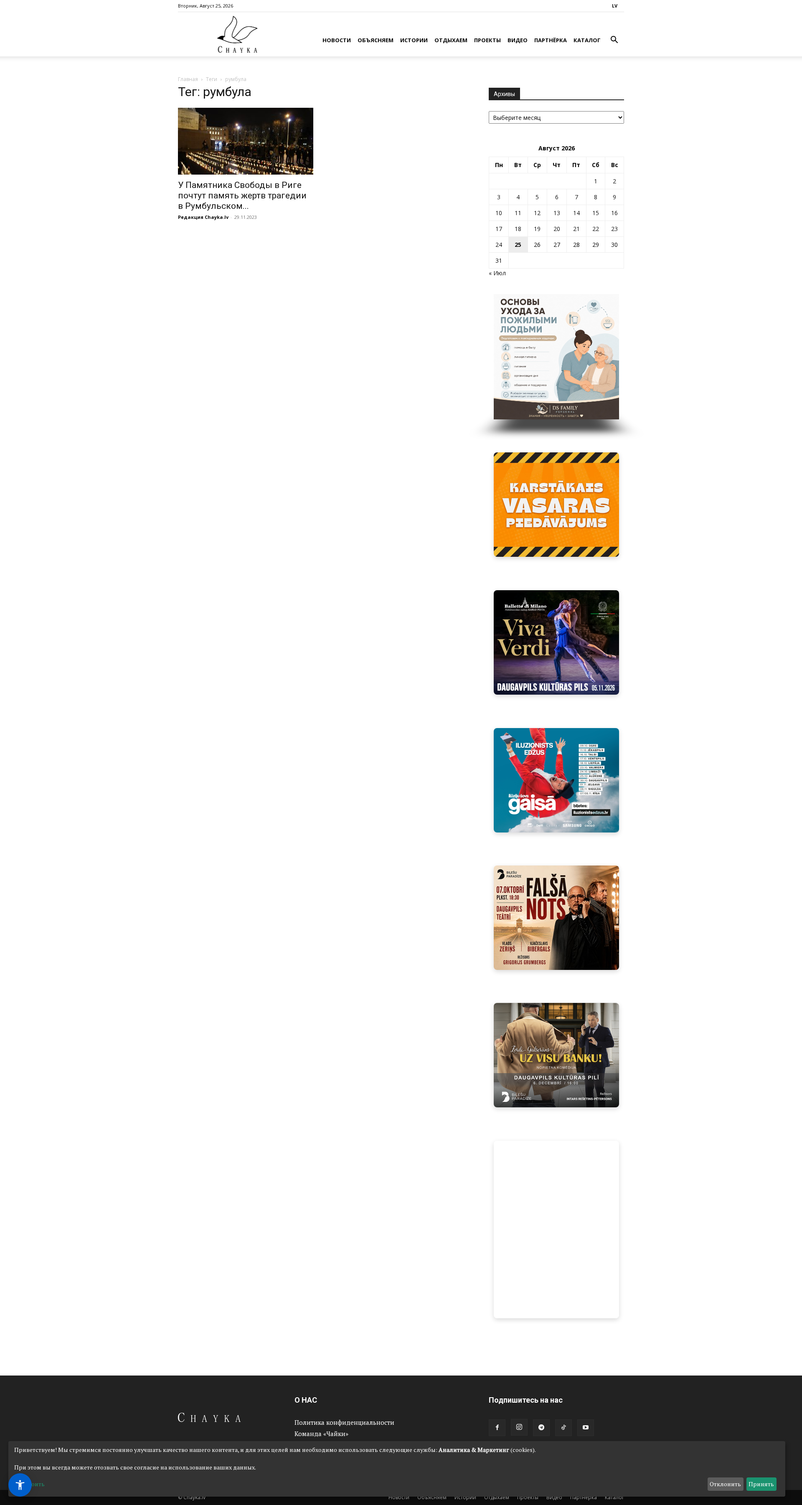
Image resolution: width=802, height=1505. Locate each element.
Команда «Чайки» (321, 1433)
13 (556, 213)
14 (576, 213)
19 (537, 229)
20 (556, 229)
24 (498, 245)
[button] (614, 41)
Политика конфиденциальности (344, 1422)
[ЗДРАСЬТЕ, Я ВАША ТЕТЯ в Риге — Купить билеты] (556, 917)
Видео (518, 40)
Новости (336, 40)
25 (518, 245)
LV (614, 6)
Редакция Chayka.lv (203, 217)
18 (518, 229)
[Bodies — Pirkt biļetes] (556, 1229)
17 (498, 229)
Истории (414, 40)
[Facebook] (497, 1427)
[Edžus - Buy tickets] (556, 780)
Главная (188, 79)
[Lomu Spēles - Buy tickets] (556, 1055)
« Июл (497, 273)
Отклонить (725, 1484)
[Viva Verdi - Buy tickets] (556, 642)
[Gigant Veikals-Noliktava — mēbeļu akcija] (556, 504)
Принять (761, 1484)
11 (518, 213)
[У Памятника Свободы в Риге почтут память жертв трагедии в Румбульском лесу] (245, 141)
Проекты (487, 40)
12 (537, 213)
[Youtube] (585, 1427)
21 (576, 229)
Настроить (29, 1484)
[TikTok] (563, 1427)
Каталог (587, 40)
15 (595, 213)
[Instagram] (519, 1427)
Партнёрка (550, 40)
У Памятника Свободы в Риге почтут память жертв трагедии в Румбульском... (242, 195)
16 (614, 213)
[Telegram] (541, 1427)
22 (595, 229)
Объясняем (375, 40)
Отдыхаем (450, 40)
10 (498, 213)
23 (614, 229)
